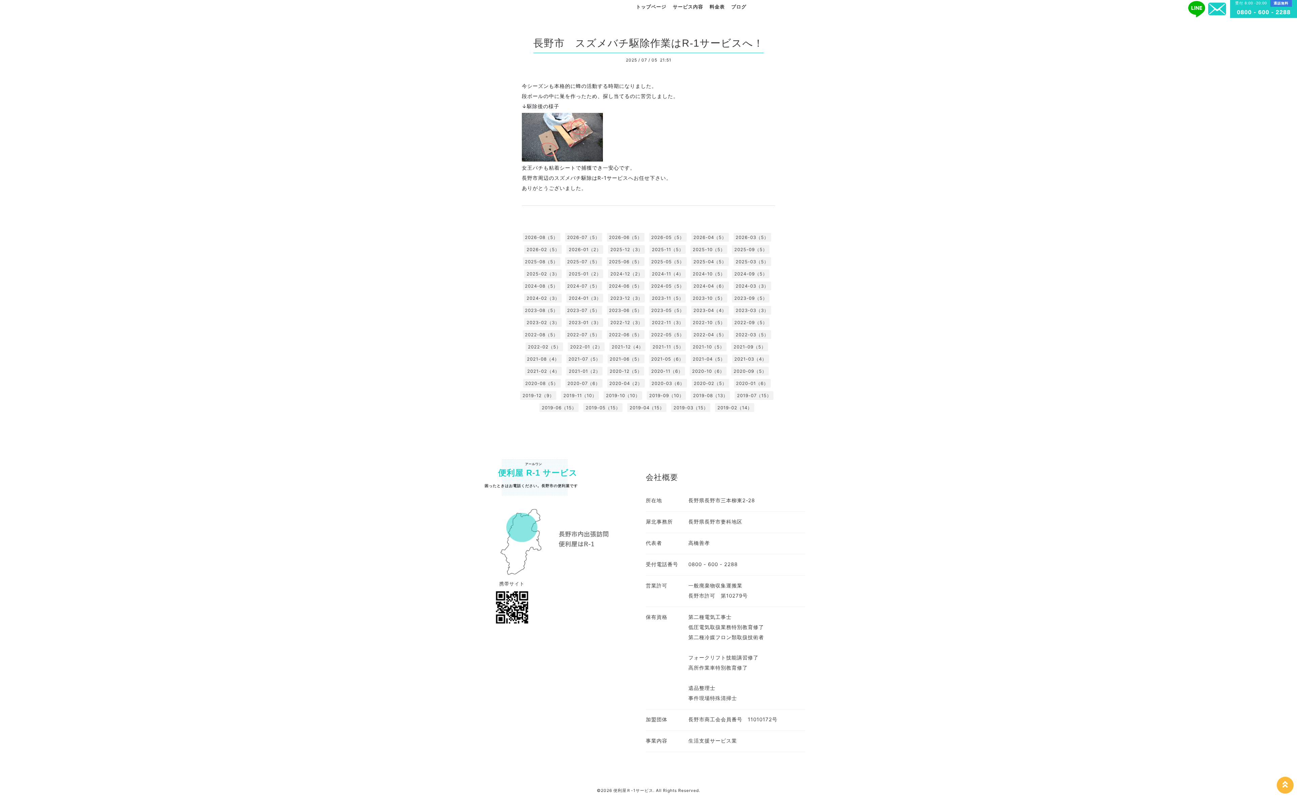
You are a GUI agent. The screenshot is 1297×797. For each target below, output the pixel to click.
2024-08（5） (541, 286)
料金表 (717, 6)
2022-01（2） (586, 346)
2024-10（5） (709, 273)
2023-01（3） (585, 322)
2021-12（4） (627, 346)
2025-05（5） (667, 261)
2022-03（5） (752, 334)
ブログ (738, 6)
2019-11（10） (580, 395)
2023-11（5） (668, 298)
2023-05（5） (667, 310)
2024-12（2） (626, 273)
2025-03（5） (752, 261)
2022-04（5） (710, 334)
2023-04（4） (710, 310)
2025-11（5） (668, 249)
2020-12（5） (626, 371)
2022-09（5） (750, 322)
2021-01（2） (585, 371)
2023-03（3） (752, 310)
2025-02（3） (543, 273)
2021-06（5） (626, 359)
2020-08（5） (541, 383)
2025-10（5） (709, 249)
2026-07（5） (583, 237)
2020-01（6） (752, 383)
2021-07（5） (584, 359)
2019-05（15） (603, 407)
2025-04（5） (710, 261)
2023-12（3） (626, 298)
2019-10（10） (623, 395)
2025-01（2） (585, 273)
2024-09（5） (750, 273)
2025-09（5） (750, 249)
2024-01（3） (585, 298)
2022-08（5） (541, 334)
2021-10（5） (708, 346)
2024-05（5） (667, 286)
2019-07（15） (754, 395)
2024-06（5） (625, 286)
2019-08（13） (710, 395)
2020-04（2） (625, 383)
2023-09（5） (750, 298)
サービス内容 (688, 6)
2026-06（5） (625, 237)
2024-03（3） (752, 286)
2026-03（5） (752, 237)
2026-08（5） (541, 237)
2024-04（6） (710, 286)
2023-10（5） (709, 298)
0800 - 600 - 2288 (1264, 12)
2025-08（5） (541, 261)
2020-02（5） (710, 383)
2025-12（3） (626, 249)
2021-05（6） (667, 359)
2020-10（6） (708, 371)
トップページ (651, 6)
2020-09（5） (750, 371)
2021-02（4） (543, 371)
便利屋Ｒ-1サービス (633, 790)
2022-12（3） (626, 322)
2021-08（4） (543, 359)
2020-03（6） (668, 383)
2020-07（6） (583, 383)
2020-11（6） (667, 371)
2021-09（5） (750, 346)
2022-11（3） (668, 322)
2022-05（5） (667, 334)
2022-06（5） (625, 334)
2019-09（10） (666, 395)
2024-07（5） (583, 286)
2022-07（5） (583, 334)
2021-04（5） (709, 359)
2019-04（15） (647, 407)
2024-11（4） (668, 273)
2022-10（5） (709, 322)
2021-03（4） (750, 359)
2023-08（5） (541, 310)
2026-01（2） (585, 249)
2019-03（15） (690, 407)
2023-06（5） (625, 310)
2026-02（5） (543, 249)
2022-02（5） (544, 346)
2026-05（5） (667, 237)
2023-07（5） (583, 310)
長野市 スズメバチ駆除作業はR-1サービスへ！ (648, 43)
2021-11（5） (668, 346)
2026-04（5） (710, 237)
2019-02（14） (734, 407)
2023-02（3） (543, 322)
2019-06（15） (559, 407)
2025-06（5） (625, 261)
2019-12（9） (538, 395)
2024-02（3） (543, 298)
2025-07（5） (583, 261)
